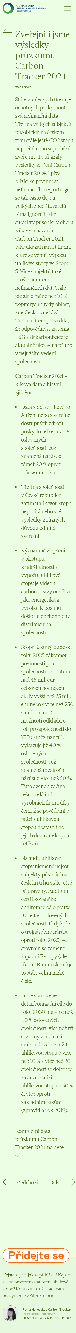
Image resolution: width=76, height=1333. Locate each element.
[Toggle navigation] (67, 8)
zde (19, 1155)
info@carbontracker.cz (39, 1313)
